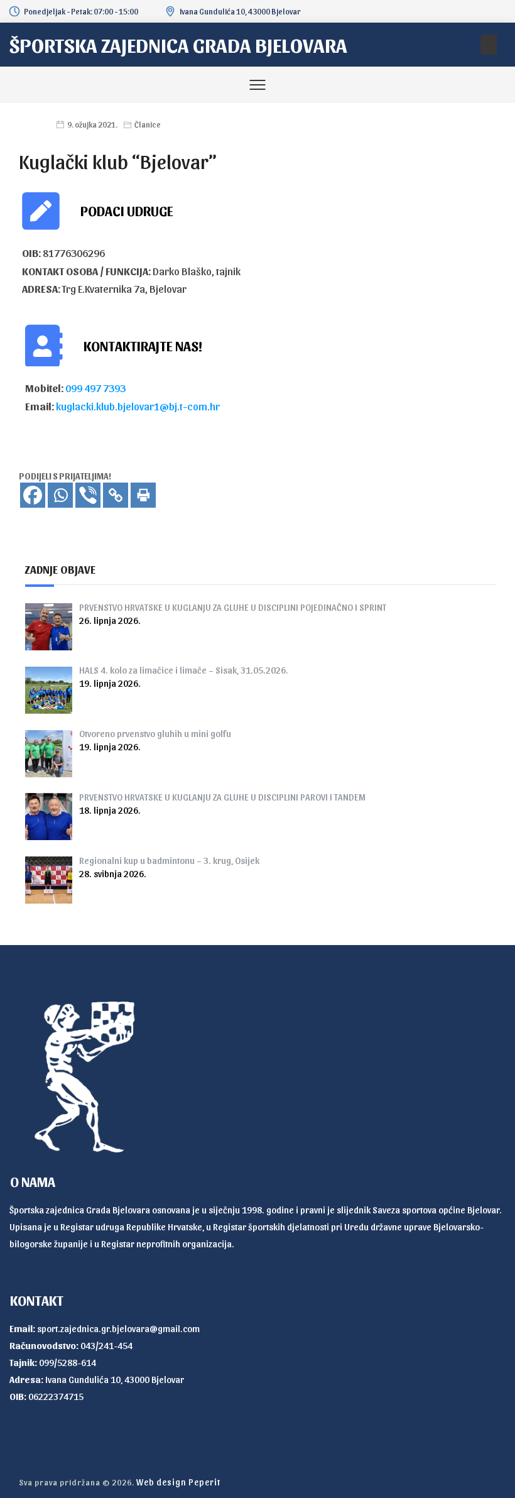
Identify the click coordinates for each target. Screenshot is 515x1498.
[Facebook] (32, 495)
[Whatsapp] (60, 495)
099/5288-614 (67, 1362)
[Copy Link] (115, 495)
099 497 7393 (95, 387)
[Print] (143, 495)
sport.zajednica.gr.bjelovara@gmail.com (118, 1328)
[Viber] (87, 495)
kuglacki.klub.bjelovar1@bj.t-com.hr (138, 406)
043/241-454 (106, 1345)
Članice (147, 124)
